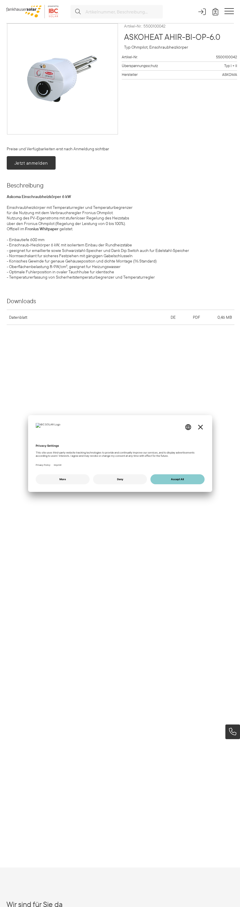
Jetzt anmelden (31, 163)
